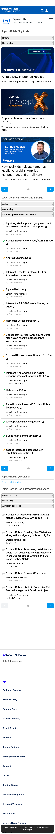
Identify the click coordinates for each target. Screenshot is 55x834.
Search (42, 10)
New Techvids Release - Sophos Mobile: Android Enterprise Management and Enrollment (23, 171)
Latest (16, 231)
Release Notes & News (22, 22)
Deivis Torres (14, 598)
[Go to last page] (28, 189)
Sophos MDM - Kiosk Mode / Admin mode (29, 240)
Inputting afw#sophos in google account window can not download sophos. (28, 225)
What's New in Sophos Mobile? (22, 77)
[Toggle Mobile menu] (51, 10)
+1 (51, 355)
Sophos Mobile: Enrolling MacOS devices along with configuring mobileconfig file (28, 534)
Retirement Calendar (11, 482)
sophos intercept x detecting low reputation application (24, 451)
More (39, 22)
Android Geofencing (17, 257)
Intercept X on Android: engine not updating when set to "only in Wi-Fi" (26, 374)
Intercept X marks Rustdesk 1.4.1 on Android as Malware (26, 273)
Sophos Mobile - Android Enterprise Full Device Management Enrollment (28, 589)
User (46, 10)
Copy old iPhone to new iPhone (23, 355)
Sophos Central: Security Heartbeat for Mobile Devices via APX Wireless (27, 516)
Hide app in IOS (14, 390)
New (51, 20)
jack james (13, 566)
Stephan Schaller (16, 383)
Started (15, 522)
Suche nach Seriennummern (22, 435)
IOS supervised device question (23, 421)
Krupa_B (12, 543)
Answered (3, 241)
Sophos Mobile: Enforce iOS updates (26, 573)
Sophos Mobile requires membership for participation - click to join (28, 828)
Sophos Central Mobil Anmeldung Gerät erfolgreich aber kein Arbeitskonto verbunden (28, 338)
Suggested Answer (3, 258)
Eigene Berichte (15, 289)
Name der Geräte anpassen (21, 320)
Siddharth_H (14, 525)
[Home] (14, 10)
